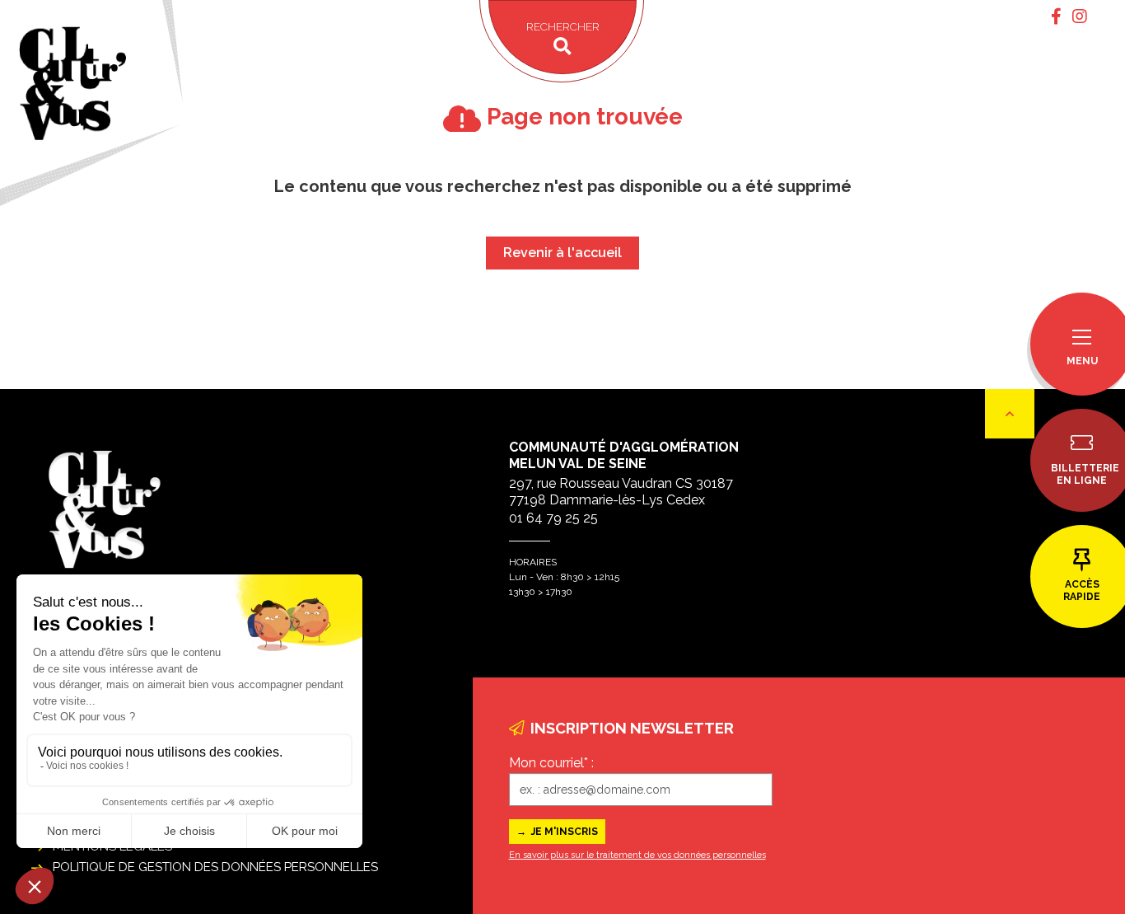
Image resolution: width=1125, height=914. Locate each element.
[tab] (1056, 16)
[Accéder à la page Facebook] (1056, 16)
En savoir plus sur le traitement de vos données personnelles (637, 855)
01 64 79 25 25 (553, 518)
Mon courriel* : (551, 763)
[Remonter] (1009, 413)
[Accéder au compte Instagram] (1079, 16)
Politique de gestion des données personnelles (215, 867)
